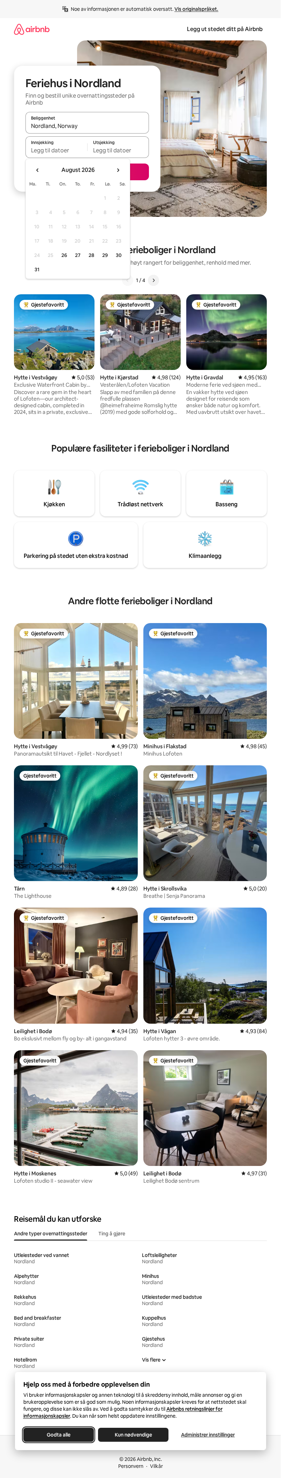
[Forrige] (127, 280)
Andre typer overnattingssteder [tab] (50, 1233)
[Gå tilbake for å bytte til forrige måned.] (38, 170)
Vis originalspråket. (196, 9)
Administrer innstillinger (208, 1435)
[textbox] (56, 150)
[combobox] (87, 126)
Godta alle (58, 1435)
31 (37, 269)
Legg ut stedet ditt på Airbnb (225, 29)
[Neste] (153, 280)
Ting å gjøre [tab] (111, 1233)
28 (91, 255)
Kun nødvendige (133, 1435)
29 (105, 255)
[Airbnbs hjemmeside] (32, 29)
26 (64, 255)
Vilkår (156, 1466)
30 (119, 255)
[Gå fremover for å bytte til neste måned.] (118, 170)
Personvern (130, 1466)
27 (78, 255)
